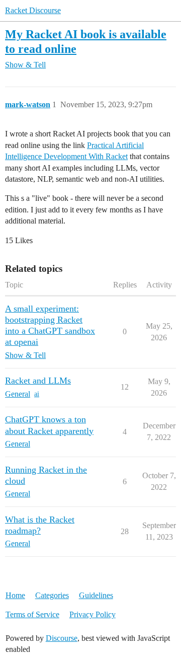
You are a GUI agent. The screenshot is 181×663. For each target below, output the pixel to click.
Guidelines (96, 595)
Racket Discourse (33, 10)
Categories (52, 595)
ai (36, 394)
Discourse (61, 638)
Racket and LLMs (38, 381)
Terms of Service (32, 614)
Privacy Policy (92, 614)
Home (15, 595)
